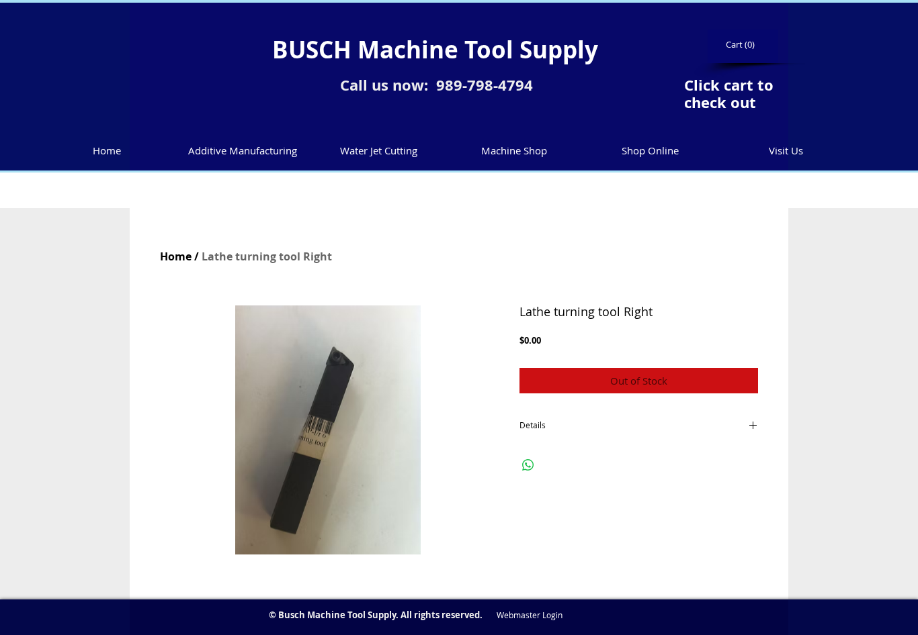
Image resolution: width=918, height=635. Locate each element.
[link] (741, 45)
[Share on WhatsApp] (528, 465)
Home (176, 256)
